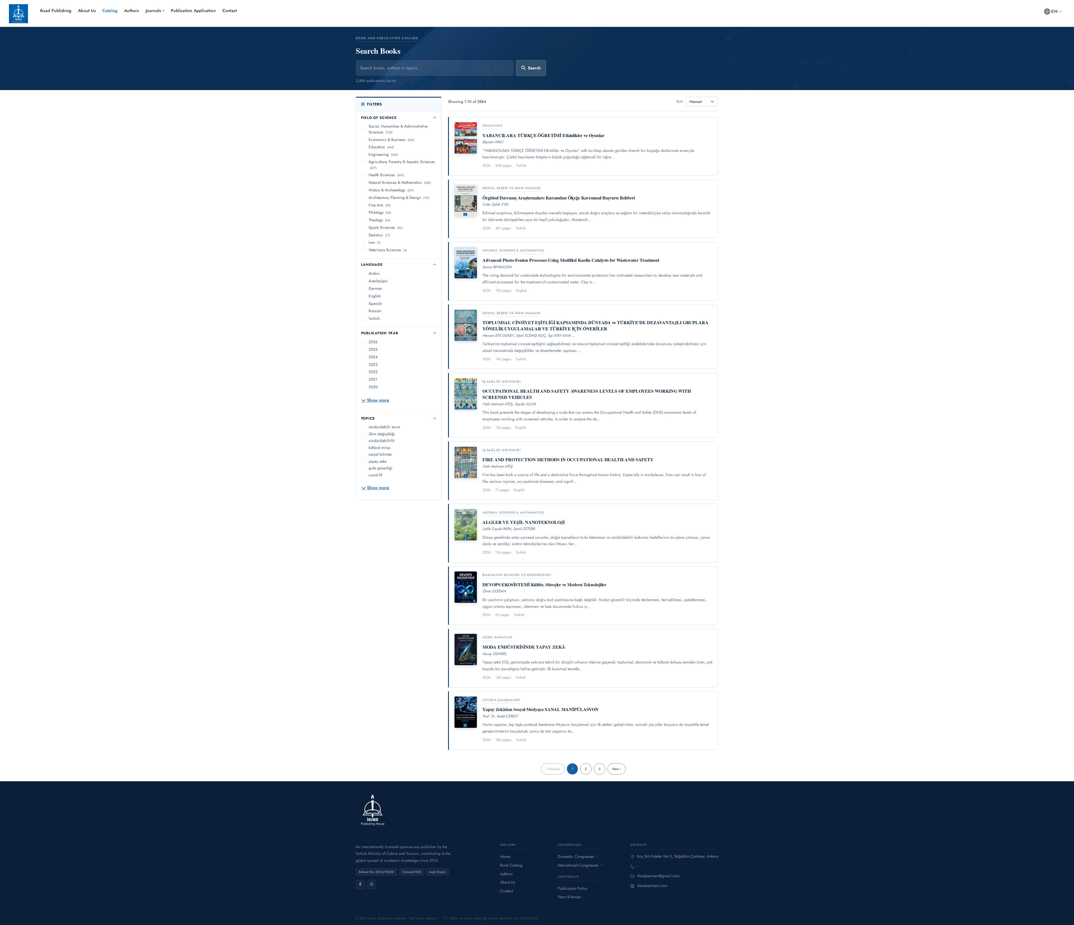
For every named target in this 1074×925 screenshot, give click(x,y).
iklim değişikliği (382, 434)
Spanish (375, 303)
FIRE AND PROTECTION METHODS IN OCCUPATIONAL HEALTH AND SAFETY (568, 459)
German (375, 288)
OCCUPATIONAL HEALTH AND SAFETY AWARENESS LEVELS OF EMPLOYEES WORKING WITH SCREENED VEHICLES (586, 394)
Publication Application (193, 11)
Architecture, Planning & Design (399, 197)
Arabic (374, 273)
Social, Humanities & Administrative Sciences (398, 129)
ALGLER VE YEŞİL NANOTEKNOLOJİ (523, 522)
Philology (380, 212)
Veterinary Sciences (388, 250)
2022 (373, 372)
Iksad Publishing (55, 11)
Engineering (383, 154)
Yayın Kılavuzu (569, 897)
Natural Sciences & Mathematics (400, 182)
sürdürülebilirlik (381, 440)
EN (1054, 11)
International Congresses (578, 865)
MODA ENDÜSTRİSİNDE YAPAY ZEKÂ (523, 647)
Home (505, 856)
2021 (373, 379)
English (375, 296)
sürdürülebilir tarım (384, 427)
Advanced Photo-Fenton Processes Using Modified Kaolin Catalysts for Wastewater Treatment (570, 260)
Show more (378, 400)
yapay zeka (378, 461)
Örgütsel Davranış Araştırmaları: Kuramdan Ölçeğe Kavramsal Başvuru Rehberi (558, 197)
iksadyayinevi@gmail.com (658, 876)
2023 (373, 364)
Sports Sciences (385, 227)
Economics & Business (391, 139)
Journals (153, 11)
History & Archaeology (391, 190)
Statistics (379, 235)
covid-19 (375, 475)
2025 (373, 349)
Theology (379, 220)
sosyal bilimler (380, 454)
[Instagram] (371, 884)
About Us (87, 11)
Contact (229, 11)
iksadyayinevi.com (652, 885)
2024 (373, 357)
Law (374, 242)
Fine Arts (379, 205)
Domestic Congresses (576, 856)
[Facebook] (360, 884)
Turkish (374, 318)
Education (381, 147)
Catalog (109, 11)
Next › (616, 768)
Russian (375, 311)
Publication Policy (572, 888)
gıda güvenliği (380, 468)
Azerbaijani (378, 281)
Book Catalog (511, 865)
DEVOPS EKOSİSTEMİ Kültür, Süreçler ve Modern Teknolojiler (544, 584)
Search (534, 68)
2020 (373, 387)
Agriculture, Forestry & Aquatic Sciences (402, 164)
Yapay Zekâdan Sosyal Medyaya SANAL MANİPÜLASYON (540, 709)
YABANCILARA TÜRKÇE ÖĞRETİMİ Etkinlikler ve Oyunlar (543, 135)
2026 (373, 342)
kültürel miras (379, 447)
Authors (131, 11)
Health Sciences (386, 175)
